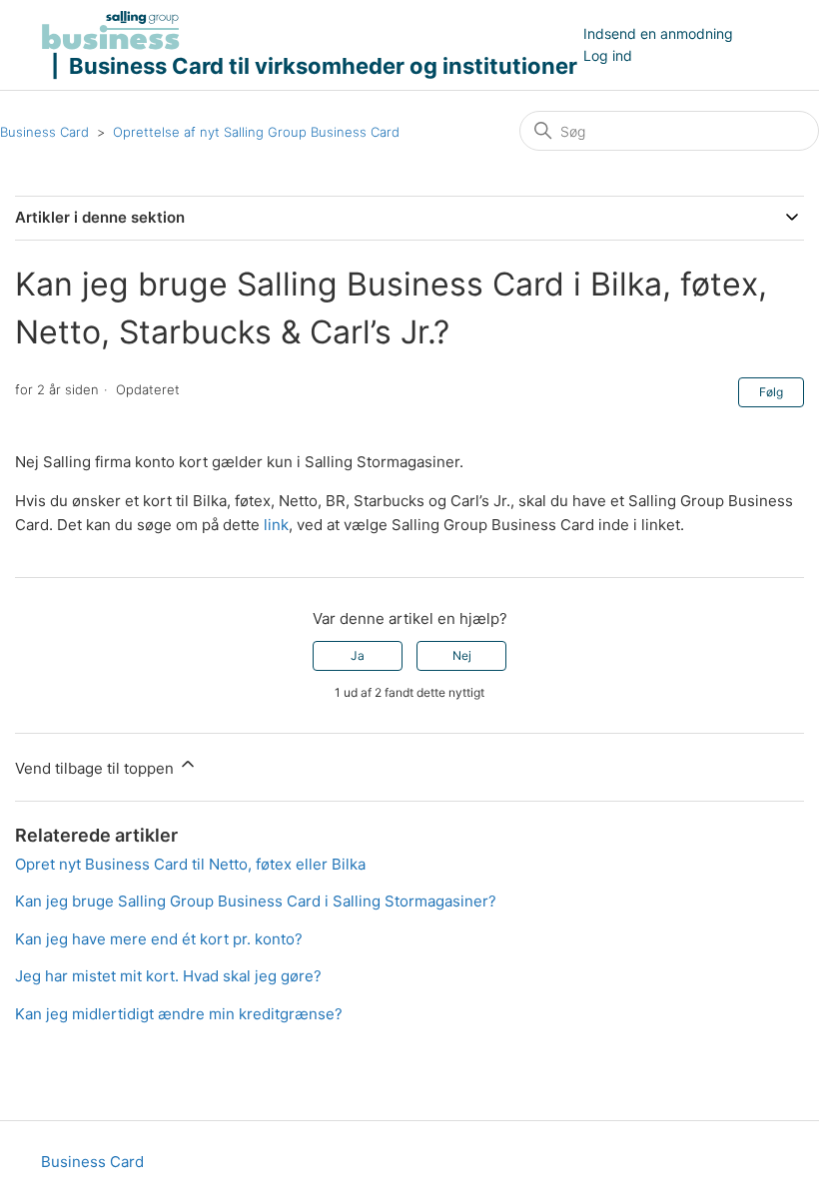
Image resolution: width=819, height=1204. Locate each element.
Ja (358, 655)
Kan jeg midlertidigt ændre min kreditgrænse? (179, 1013)
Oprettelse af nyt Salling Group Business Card (256, 132)
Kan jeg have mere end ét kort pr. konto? (159, 938)
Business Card (44, 132)
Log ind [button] (607, 55)
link (276, 524)
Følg (771, 391)
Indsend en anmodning (658, 33)
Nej (461, 655)
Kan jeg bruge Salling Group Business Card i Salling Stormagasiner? (255, 901)
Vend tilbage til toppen (96, 768)
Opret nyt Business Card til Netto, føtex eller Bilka (190, 864)
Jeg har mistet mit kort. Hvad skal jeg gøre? (168, 975)
